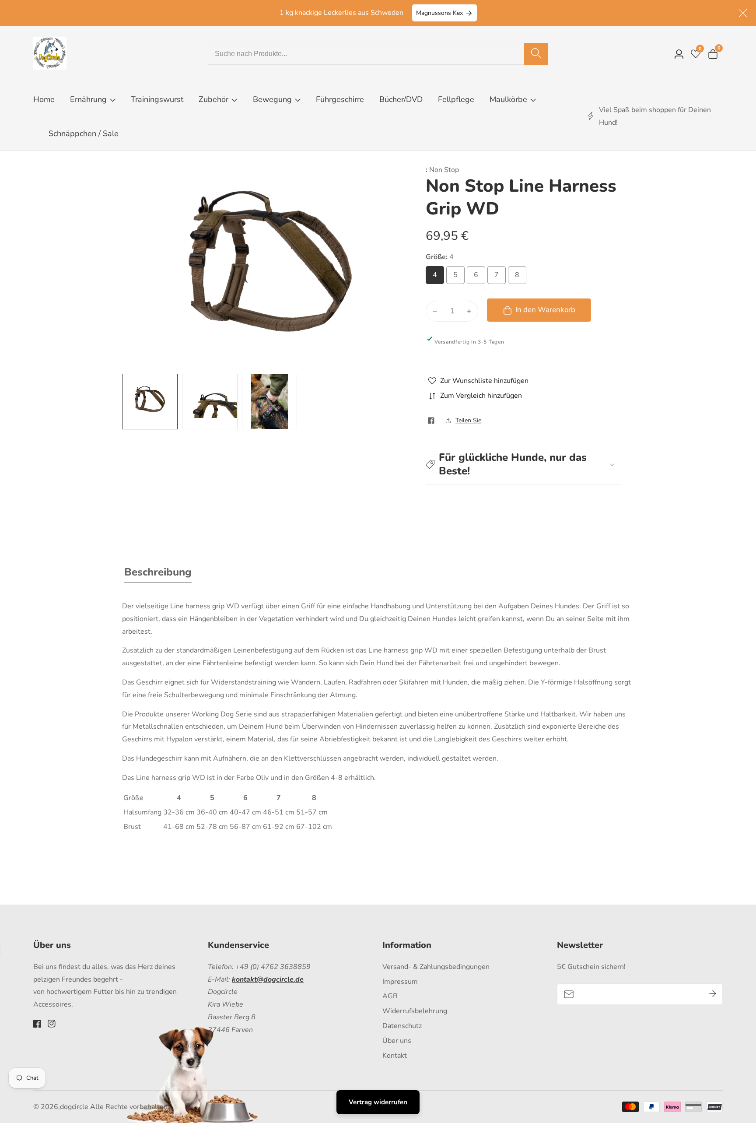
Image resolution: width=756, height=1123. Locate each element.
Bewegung (273, 99)
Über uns (396, 1041)
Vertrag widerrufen (378, 1102)
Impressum (400, 981)
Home (44, 99)
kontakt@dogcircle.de (268, 979)
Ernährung (88, 99)
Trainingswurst (157, 99)
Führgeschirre (340, 99)
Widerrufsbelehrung (414, 1011)
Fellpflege (456, 99)
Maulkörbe (508, 99)
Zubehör (213, 99)
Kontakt (394, 1055)
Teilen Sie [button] (468, 420)
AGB (390, 996)
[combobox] (378, 54)
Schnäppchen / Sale (84, 133)
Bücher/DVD (401, 99)
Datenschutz (402, 1026)
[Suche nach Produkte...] (536, 54)
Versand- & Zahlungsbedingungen (436, 967)
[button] (523, 464)
